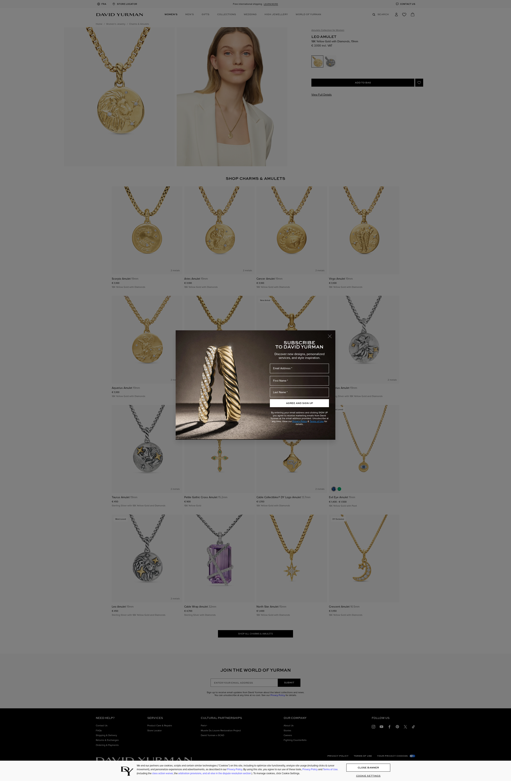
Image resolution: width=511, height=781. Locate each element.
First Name (279, 381)
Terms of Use (317, 421)
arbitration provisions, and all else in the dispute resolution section (215, 773)
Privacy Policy (299, 421)
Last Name (279, 392)
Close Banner (368, 767)
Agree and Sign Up (299, 403)
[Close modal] (331, 334)
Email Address (282, 368)
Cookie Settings (368, 775)
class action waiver (162, 773)
